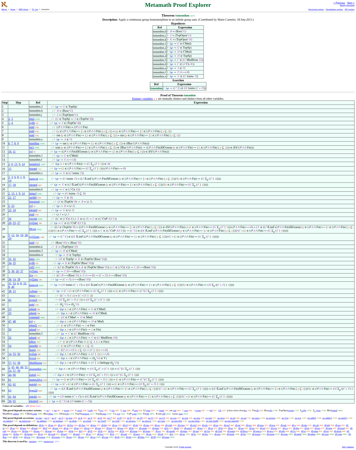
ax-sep (197, 418)
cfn (257, 410)
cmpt (161, 410)
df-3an (82, 425)
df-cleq (181, 425)
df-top (27, 437)
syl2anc (33, 223)
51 (14, 362)
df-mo (146, 425)
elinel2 (33, 325)
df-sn (66, 428)
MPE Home (23, 9)
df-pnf (64, 434)
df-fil (117, 437)
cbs (270, 410)
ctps (104, 413)
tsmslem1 (34, 164)
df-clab (168, 425)
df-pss (23, 428)
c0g (304, 410)
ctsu (181, 413)
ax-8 (119, 418)
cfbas (50, 413)
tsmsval (33, 178)
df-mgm (270, 434)
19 (21, 235)
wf (211, 410)
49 (21, 367)
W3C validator (348, 447)
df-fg (15, 437)
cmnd (334, 410)
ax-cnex (256, 418)
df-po (200, 428)
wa (55, 410)
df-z (171, 434)
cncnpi (33, 218)
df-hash (230, 434)
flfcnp (32, 229)
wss (124, 410)
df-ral (237, 425)
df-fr (220, 428)
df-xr (88, 434)
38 (9, 279)
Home (12, 9)
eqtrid (32, 375)
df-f (80, 431)
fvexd (32, 358)
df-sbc (304, 425)
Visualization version (334, 9)
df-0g (243, 434)
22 (9, 210)
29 (9, 238)
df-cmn (338, 434)
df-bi (41, 425)
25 (14, 223)
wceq (66, 410)
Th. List (35, 9)
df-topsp (56, 437)
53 (9, 370)
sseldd (33, 197)
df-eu (157, 425)
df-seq (217, 434)
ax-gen (69, 418)
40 (12, 286)
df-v (294, 425)
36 (12, 271)
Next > (351, 2)
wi (47, 410)
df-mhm (311, 434)
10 (9, 151)
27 (18, 223)
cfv (220, 410)
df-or (60, 425)
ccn (118, 413)
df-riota (146, 431)
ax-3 (61, 418)
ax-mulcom (24, 421)
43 (9, 300)
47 (9, 321)
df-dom (337, 431)
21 (9, 197)
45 (12, 367)
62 (14, 384)
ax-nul (208, 418)
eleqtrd (33, 184)
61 (9, 379)
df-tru (93, 425)
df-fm (128, 437)
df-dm (296, 428)
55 (14, 354)
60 (14, 375)
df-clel (193, 425)
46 (17, 367)
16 (17, 235)
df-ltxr (100, 434)
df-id (176, 428)
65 (14, 401)
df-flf (153, 437)
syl (31, 151)
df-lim (25, 431)
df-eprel (188, 428)
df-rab (283, 425)
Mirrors (4, 9)
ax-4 (80, 418)
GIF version (350, 9)
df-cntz (325, 434)
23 (12, 205)
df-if (45, 428)
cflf (163, 413)
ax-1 (46, 418)
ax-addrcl (327, 418)
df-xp (252, 428)
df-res (317, 428)
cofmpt (33, 291)
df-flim (141, 437)
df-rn (306, 428)
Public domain (185, 447)
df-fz (193, 434)
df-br (131, 428)
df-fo (100, 431)
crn (174, 410)
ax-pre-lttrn (194, 421)
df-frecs (244, 431)
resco (32, 295)
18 (14, 184)
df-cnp (105, 437)
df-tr (166, 428)
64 (14, 396)
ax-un (243, 418)
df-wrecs (257, 431)
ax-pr (232, 418)
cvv (101, 410)
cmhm (16, 413)
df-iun (120, 428)
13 (15, 164)
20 (9, 223)
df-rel (262, 428)
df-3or (70, 425)
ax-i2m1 (87, 421)
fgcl (31, 147)
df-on (14, 431)
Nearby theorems (347, 5)
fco (31, 275)
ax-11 (151, 418)
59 (18, 370)
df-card (51, 434)
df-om (196, 431)
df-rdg (282, 431)
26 (9, 218)
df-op (87, 428)
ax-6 (100, 418)
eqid (31, 127)
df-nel (227, 425)
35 (14, 263)
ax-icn (298, 418)
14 (23, 164)
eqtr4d (33, 384)
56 (18, 354)
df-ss (12, 428)
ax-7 (109, 418)
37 (21, 271)
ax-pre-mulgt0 (232, 421)
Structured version (316, 9)
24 (14, 210)
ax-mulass (58, 421)
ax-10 (140, 418)
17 (9, 184)
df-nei (81, 437)
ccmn (34, 413)
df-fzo (205, 434)
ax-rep (185, 418)
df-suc (37, 431)
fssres (32, 349)
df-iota (48, 431)
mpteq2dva (35, 379)
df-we (241, 428)
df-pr (76, 428)
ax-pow (221, 418)
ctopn (291, 410)
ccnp (134, 413)
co (246, 410)
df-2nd (218, 431)
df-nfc (205, 425)
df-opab (143, 428)
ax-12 (162, 418)
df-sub (124, 434)
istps (31, 118)
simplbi (33, 345)
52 (9, 337)
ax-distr (73, 421)
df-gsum (256, 434)
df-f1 (90, 431)
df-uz (182, 434)
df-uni (98, 428)
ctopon (85, 413)
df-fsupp (28, 434)
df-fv (122, 431)
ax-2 (54, 418)
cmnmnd (34, 317)
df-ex (114, 425)
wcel (79, 410)
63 (9, 390)
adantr (33, 309)
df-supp (231, 431)
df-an (50, 425)
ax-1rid (115, 421)
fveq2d (33, 390)
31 (9, 259)
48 (14, 321)
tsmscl (33, 193)
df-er (303, 431)
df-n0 (160, 434)
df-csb (316, 425)
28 (26, 235)
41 (9, 396)
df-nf (125, 425)
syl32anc (34, 236)
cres (186, 410)
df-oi (40, 434)
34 (9, 263)
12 (12, 235)
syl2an (33, 354)
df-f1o (111, 431)
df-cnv (274, 428)
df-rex (249, 425)
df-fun (60, 431)
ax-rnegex (131, 421)
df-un (338, 425)
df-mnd (297, 434)
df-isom (133, 431)
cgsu (318, 410)
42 (9, 384)
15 (9, 168)
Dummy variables (142, 98)
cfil (147, 413)
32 (14, 259)
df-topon (41, 437)
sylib (32, 123)
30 (9, 401)
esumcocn (49, 441)
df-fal (104, 425)
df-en (326, 431)
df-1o (293, 431)
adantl (32, 329)
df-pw (55, 428)
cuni (148, 410)
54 (9, 345)
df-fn (71, 431)
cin (113, 410)
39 (18, 279)
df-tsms (165, 437)
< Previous (339, 2)
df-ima (329, 428)
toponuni (34, 201)
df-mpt (155, 428)
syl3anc (33, 271)
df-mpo (183, 431)
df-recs (270, 431)
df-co (285, 428)
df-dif (327, 425)
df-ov (158, 431)
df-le (112, 434)
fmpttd (33, 168)
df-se (230, 428)
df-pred (341, 428)
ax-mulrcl (8, 421)
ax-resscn (270, 418)
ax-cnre (161, 421)
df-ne (215, 425)
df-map (314, 431)
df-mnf (76, 434)
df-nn (148, 434)
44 (9, 375)
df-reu (272, 425)
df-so (210, 428)
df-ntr (69, 437)
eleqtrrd (33, 401)
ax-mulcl (342, 418)
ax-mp (39, 418)
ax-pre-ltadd (212, 421)
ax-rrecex (146, 421)
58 (18, 362)
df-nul (34, 428)
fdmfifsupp (35, 362)
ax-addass (42, 421)
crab (90, 410)
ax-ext (173, 418)
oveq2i (33, 300)
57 (9, 362)
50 (9, 329)
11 (14, 151)
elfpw (32, 341)
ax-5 (90, 418)
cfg (67, 413)
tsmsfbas (34, 143)
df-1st (207, 431)
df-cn (92, 437)
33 (24, 283)
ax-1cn (285, 418)
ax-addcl (311, 418)
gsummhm (35, 369)
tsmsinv (33, 441)
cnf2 (31, 267)
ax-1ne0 (102, 421)
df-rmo (260, 425)
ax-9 (129, 418)
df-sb (135, 425)
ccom (198, 410)
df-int (109, 428)
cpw (136, 410)
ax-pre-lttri (176, 421)
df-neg (136, 434)
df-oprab (170, 431)
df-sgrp (284, 434)
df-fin (16, 434)
